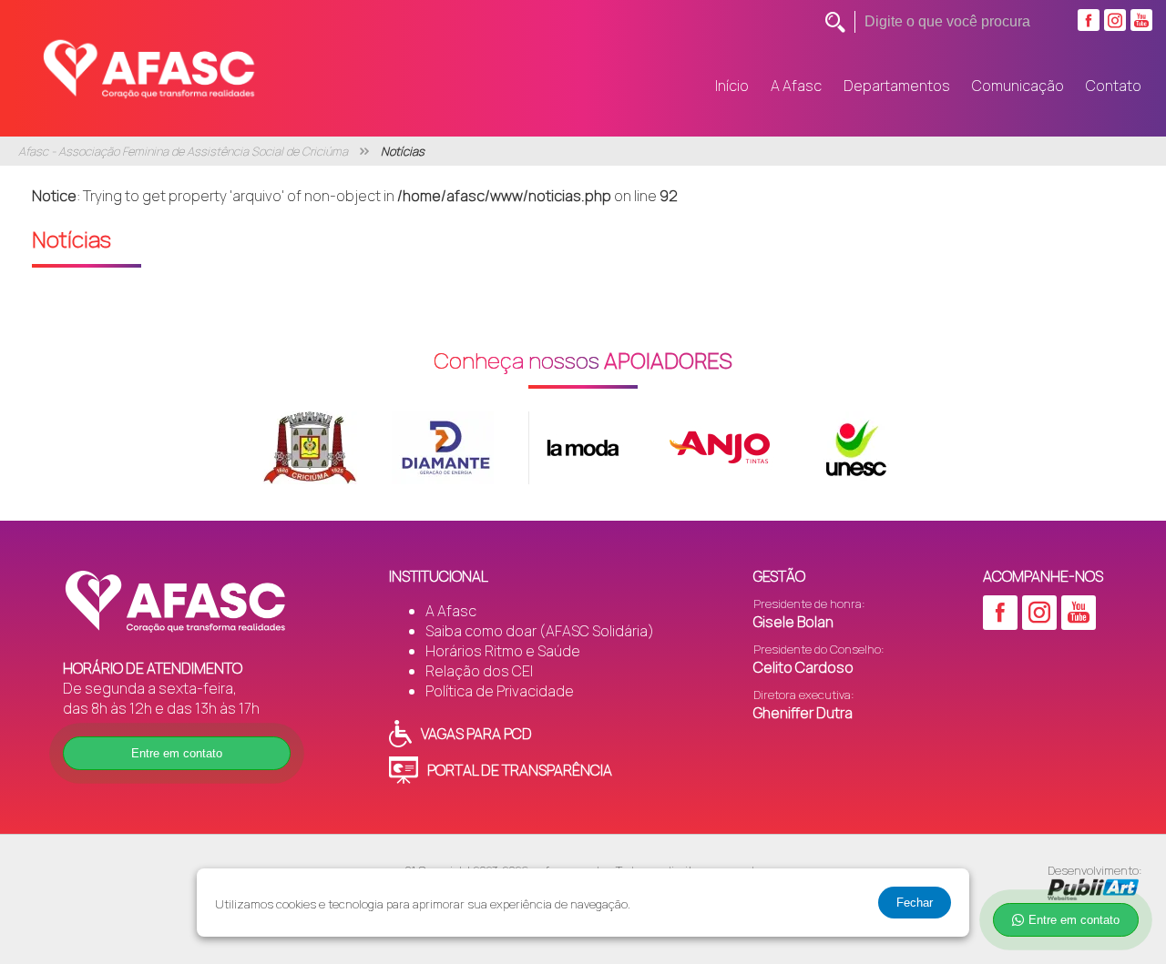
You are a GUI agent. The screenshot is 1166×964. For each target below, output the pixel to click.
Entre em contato (176, 753)
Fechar (914, 902)
